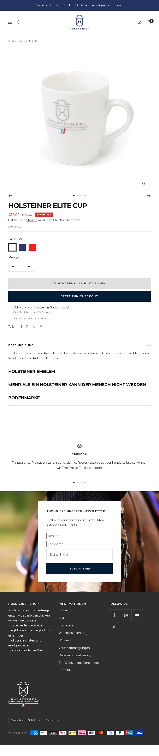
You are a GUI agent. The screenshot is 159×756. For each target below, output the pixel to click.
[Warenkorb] (149, 22)
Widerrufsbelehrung (73, 633)
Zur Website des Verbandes (79, 663)
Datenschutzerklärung (75, 655)
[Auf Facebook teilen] (21, 326)
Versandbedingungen (74, 648)
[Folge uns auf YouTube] (137, 615)
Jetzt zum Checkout (79, 296)
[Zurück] (10, 195)
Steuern (31, 220)
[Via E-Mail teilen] (40, 326)
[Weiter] (149, 195)
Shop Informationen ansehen (30, 318)
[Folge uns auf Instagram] (125, 615)
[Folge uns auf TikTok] (114, 626)
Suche (63, 610)
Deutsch (50, 720)
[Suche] (19, 22)
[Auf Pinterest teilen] (27, 326)
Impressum (67, 625)
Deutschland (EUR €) (23, 720)
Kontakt (64, 670)
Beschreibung (21, 345)
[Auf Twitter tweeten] (33, 326)
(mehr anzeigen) (112, 5)
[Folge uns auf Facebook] (114, 615)
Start (11, 41)
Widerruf (65, 640)
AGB (62, 618)
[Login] (140, 22)
